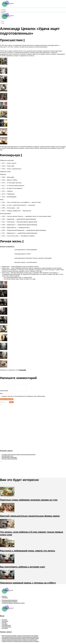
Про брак (4, 622)
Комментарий (4, 390)
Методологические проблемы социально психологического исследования (20, 635)
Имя (1, 393)
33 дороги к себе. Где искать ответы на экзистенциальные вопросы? (18, 454)
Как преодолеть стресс (7, 456)
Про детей (3, 9)
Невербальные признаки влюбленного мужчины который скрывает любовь (20, 638)
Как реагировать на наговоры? (9, 457)
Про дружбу (5, 628)
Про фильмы (5, 621)
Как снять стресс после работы (9, 458)
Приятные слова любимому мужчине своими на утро (28, 499)
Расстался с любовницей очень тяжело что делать (27, 550)
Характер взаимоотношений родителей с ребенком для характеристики (19, 640)
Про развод (5, 624)
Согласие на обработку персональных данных (13, 603)
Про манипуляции (6, 625)
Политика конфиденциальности (9, 600)
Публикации (5, 597)
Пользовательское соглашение (9, 601)
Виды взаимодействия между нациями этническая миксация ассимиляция (20, 637)
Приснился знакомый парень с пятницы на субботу (28, 582)
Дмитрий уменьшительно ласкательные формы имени (30, 515)
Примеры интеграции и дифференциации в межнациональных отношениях (20, 641)
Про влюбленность (6, 626)
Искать (11, 402)
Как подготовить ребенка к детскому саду (22, 566)
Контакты (4, 596)
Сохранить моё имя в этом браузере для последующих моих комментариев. (23, 396)
